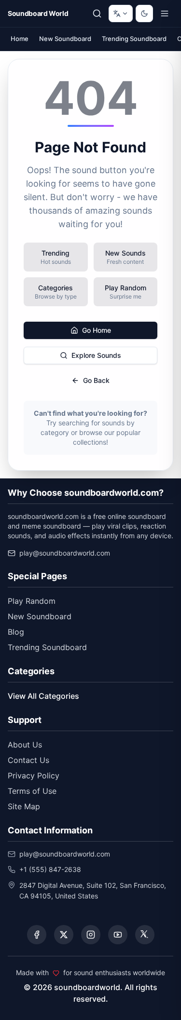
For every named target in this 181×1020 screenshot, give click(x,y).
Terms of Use (32, 791)
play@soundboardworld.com (64, 553)
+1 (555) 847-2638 (50, 869)
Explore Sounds (96, 355)
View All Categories (43, 696)
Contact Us (28, 760)
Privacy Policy (33, 775)
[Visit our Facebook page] (36, 934)
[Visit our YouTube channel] (117, 934)
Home (19, 38)
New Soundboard (65, 38)
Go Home (96, 330)
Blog (16, 632)
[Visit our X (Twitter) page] (63, 934)
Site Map (24, 806)
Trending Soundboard (134, 38)
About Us (25, 744)
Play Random (32, 601)
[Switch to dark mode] (144, 13)
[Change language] (121, 13)
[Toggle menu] (164, 13)
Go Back (96, 380)
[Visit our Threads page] (144, 934)
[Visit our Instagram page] (90, 934)
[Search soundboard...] (97, 13)
